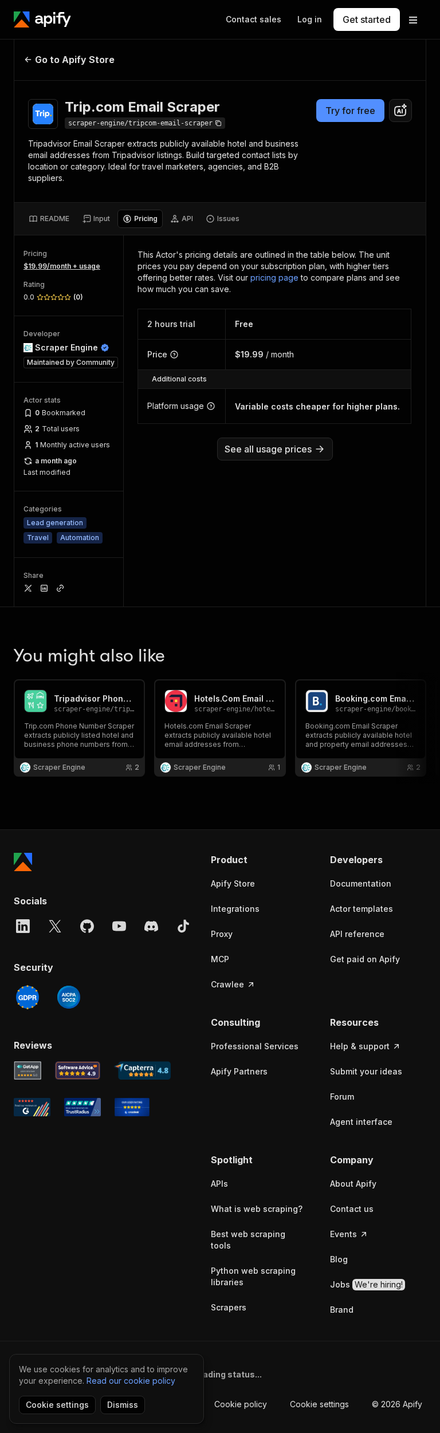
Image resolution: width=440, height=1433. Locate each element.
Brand (341, 1309)
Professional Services (254, 1046)
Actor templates (361, 909)
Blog (339, 1259)
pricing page (274, 277)
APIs (219, 1183)
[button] (259, 860)
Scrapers (228, 1307)
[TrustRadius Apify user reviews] (82, 1107)
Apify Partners (239, 1071)
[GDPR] (27, 997)
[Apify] (42, 19)
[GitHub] (87, 926)
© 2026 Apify (397, 1404)
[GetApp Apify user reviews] (27, 1070)
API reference (357, 934)
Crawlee (227, 984)
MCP (220, 959)
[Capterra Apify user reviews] (142, 1070)
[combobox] (400, 110)
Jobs (366, 1284)
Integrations (235, 909)
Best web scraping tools (248, 1239)
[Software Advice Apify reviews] (78, 1070)
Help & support (360, 1046)
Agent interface (361, 1122)
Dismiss (122, 1405)
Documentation (360, 883)
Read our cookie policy (131, 1380)
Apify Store (233, 883)
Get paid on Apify (365, 959)
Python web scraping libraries (253, 1276)
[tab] (48, 219)
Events (343, 1234)
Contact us (352, 1209)
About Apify (353, 1183)
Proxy (222, 934)
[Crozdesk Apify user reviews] (132, 1107)
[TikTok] (183, 926)
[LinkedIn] (23, 926)
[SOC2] (68, 997)
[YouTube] (119, 926)
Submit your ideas (366, 1071)
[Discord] (151, 926)
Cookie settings (319, 1404)
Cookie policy (240, 1404)
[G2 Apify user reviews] (32, 1107)
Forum (342, 1096)
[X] (55, 926)
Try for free (350, 110)
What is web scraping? (256, 1209)
